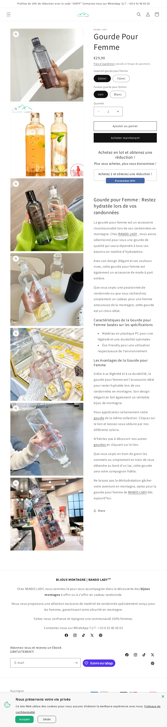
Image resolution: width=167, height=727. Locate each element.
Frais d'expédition (104, 63)
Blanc (118, 94)
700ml (121, 78)
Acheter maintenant (125, 138)
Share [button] (101, 510)
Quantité (99, 103)
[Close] (163, 696)
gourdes (100, 445)
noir (101, 94)
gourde (99, 418)
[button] (8, 14)
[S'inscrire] (75, 663)
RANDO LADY (127, 234)
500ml (102, 78)
